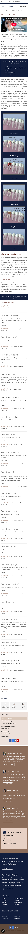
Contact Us (4, 904)
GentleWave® (5, 736)
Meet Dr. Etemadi (9, 764)
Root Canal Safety (7, 721)
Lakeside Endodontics (14, 1)
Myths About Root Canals (9, 723)
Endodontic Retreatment (8, 726)
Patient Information (18, 898)
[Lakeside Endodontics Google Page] (13, 740)
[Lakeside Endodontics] (4, 832)
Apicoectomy (5, 729)
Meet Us (4, 902)
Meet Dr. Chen (8, 783)
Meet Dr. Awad (8, 821)
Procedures (10, 6)
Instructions (5, 900)
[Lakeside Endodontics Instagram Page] (15, 740)
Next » (5, 698)
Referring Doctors (18, 902)
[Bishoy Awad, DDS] (4, 808)
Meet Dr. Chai (7, 801)
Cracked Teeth (5, 731)
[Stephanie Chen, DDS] (4, 771)
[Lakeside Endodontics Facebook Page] (10, 740)
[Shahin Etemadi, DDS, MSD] (4, 753)
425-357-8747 (11, 67)
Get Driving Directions (10, 74)
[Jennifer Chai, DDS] (4, 790)
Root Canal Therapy (7, 718)
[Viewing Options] (3, 931)
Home (3, 6)
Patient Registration (10, 72)
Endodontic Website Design (10, 931)
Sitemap (4, 906)
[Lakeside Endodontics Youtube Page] (18, 740)
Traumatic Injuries (6, 734)
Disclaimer (16, 904)
